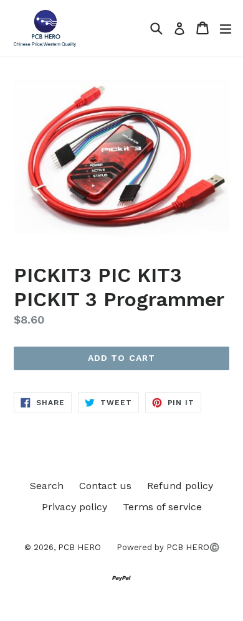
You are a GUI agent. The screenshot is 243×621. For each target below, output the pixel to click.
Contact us (105, 486)
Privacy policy (74, 507)
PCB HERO (79, 547)
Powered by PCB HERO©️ (168, 547)
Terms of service (162, 507)
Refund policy (180, 486)
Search (47, 486)
